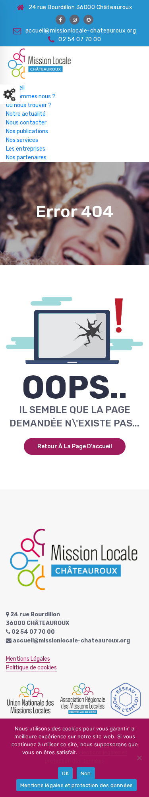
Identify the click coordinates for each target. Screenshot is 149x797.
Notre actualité (26, 114)
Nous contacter (26, 122)
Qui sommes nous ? (30, 96)
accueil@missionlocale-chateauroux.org (80, 30)
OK (65, 773)
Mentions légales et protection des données (76, 785)
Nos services (22, 140)
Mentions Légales (28, 659)
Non (86, 773)
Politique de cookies (31, 667)
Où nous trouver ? (28, 105)
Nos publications (27, 131)
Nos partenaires (26, 157)
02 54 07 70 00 (79, 39)
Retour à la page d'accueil (74, 446)
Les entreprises (25, 148)
